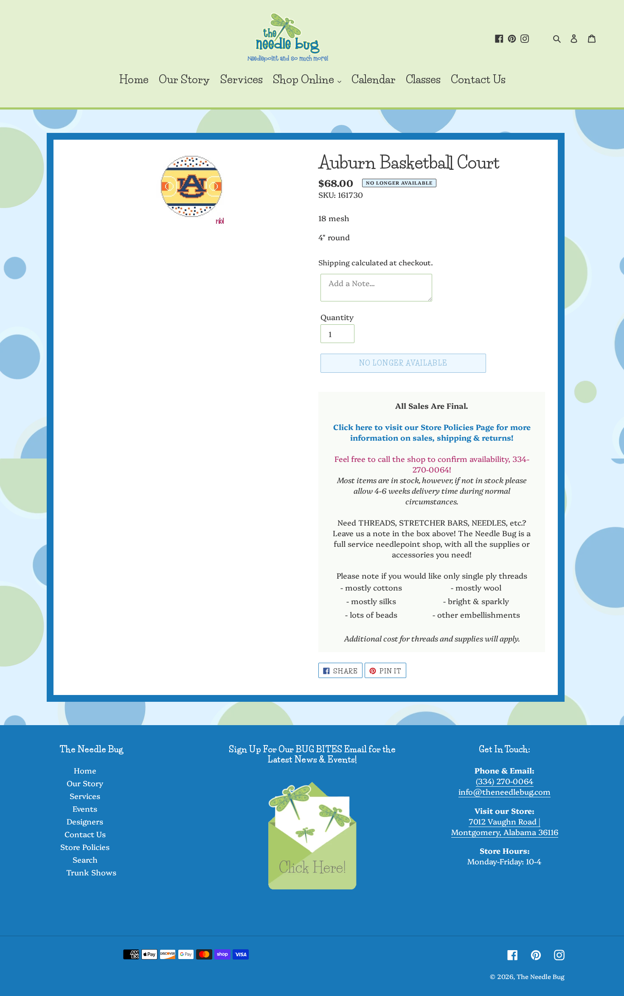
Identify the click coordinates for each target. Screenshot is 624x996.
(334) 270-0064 (505, 781)
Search (85, 859)
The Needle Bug (541, 976)
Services (85, 796)
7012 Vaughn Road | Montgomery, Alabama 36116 (504, 826)
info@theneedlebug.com (504, 791)
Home (85, 770)
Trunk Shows (91, 872)
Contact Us (85, 834)
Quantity (337, 317)
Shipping (334, 262)
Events (85, 808)
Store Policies (85, 846)
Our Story (85, 783)
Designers (85, 821)
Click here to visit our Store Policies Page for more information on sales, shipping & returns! (432, 432)
